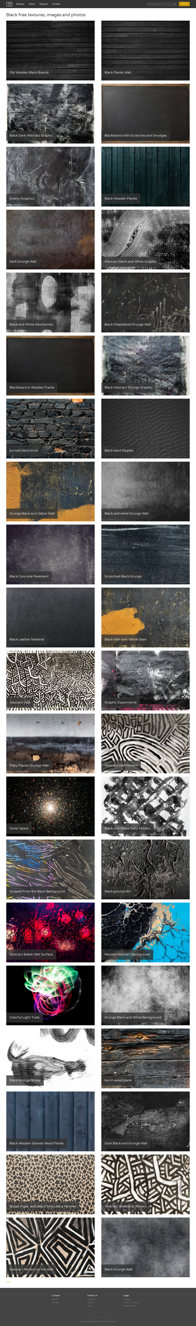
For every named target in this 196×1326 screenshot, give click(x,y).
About (32, 4)
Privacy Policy (129, 1305)
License (126, 1299)
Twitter (90, 1302)
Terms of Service (131, 1302)
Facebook (92, 1299)
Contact (56, 4)
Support (43, 4)
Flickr (89, 1305)
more (8, 1282)
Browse (20, 4)
